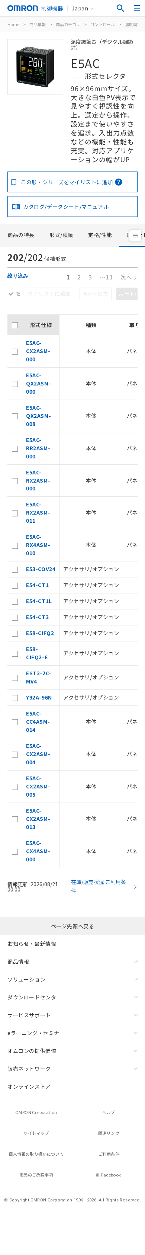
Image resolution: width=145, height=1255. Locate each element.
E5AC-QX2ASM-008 (38, 416)
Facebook (111, 1175)
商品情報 (37, 24)
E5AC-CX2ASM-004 (38, 754)
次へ (126, 277)
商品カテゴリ (68, 24)
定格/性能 (100, 234)
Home (13, 24)
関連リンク (108, 1133)
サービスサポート (29, 1015)
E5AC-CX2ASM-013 (38, 818)
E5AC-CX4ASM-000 (38, 851)
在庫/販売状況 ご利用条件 (98, 886)
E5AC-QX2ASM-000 (38, 383)
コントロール (102, 24)
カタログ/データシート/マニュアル (66, 206)
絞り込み (17, 276)
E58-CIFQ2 (40, 633)
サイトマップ (36, 1133)
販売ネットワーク (29, 1068)
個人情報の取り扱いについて (36, 1154)
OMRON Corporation (36, 1112)
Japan (80, 8)
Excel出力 (96, 294)
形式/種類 (61, 234)
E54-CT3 (37, 617)
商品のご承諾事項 (36, 1175)
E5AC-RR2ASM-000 (38, 448)
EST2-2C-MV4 (38, 677)
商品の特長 (21, 234)
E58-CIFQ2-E (37, 653)
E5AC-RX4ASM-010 (38, 545)
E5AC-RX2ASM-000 (38, 480)
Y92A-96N (39, 697)
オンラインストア (29, 1086)
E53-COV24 (40, 569)
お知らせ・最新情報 (31, 943)
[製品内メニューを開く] (135, 235)
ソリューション (26, 979)
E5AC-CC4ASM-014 (38, 721)
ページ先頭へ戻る (72, 926)
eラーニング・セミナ (33, 1033)
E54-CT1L (39, 601)
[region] (72, 590)
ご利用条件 (108, 1154)
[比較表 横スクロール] (72, 311)
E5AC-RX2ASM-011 (38, 512)
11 (106, 276)
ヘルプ (108, 1112)
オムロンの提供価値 (31, 1050)
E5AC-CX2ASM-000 (38, 351)
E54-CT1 (37, 585)
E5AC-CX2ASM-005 (38, 786)
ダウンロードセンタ (31, 997)
